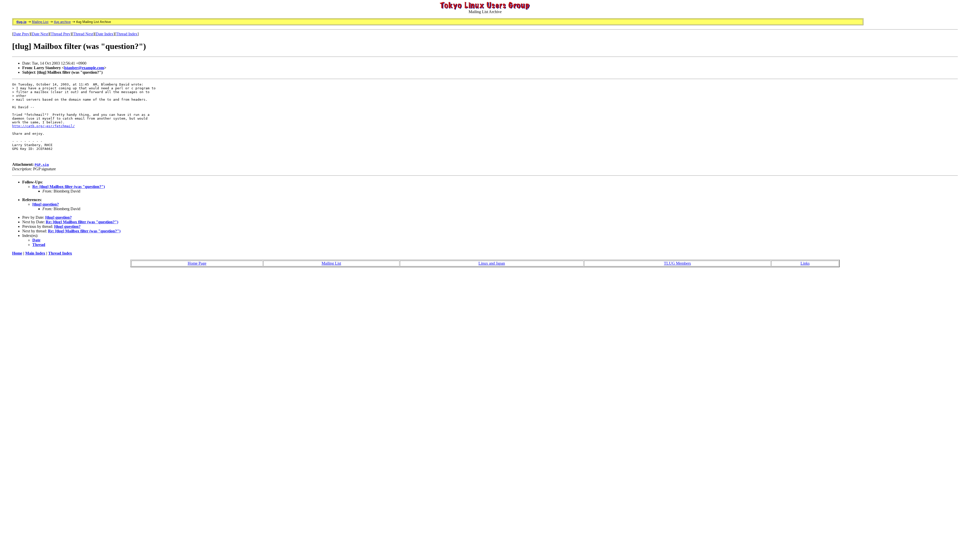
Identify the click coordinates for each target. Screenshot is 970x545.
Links (805, 263)
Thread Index (126, 34)
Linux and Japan (491, 263)
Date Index (104, 34)
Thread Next (83, 34)
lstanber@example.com (84, 68)
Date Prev (21, 34)
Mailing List (40, 22)
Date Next (40, 34)
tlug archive (62, 22)
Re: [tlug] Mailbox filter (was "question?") (68, 186)
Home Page (197, 263)
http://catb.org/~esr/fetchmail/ (43, 126)
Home (17, 253)
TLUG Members (677, 263)
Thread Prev (60, 34)
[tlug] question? (45, 204)
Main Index (35, 253)
